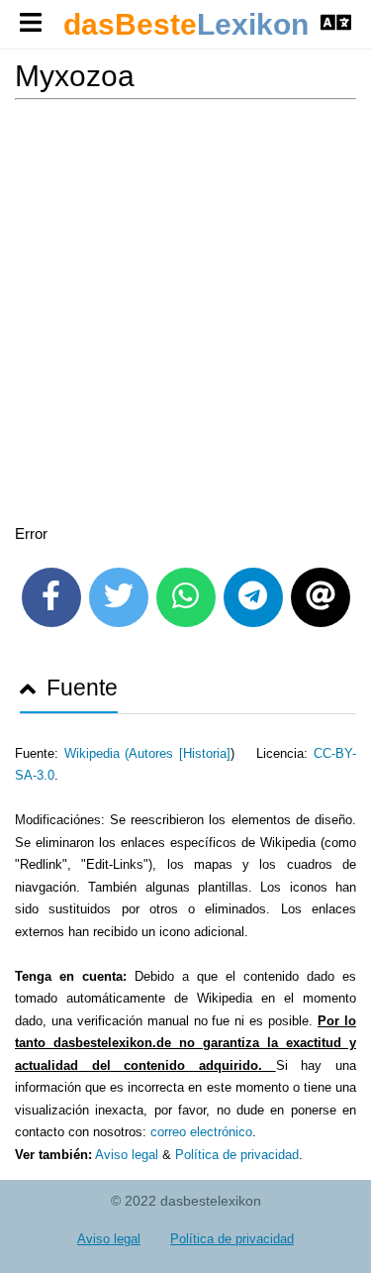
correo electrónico (201, 1131)
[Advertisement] (185, 315)
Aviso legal (126, 1154)
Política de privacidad (237, 1154)
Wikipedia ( (97, 753)
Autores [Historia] (180, 753)
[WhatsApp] (186, 597)
